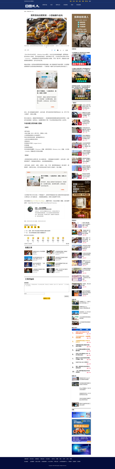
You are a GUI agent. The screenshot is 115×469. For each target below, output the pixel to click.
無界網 (78, 461)
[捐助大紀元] (81, 441)
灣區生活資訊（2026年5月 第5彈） (86, 278)
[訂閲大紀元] (81, 417)
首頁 (25, 11)
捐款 (80, 1)
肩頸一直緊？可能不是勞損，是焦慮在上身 (86, 239)
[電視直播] (81, 454)
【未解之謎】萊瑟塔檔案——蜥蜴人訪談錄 (86, 232)
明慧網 (70, 461)
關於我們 (26, 458)
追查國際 (32, 461)
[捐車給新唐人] (81, 47)
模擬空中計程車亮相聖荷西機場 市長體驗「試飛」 (86, 114)
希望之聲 (56, 461)
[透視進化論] (81, 218)
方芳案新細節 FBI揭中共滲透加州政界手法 (86, 122)
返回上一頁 (47, 298)
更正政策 (32, 458)
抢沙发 (67, 243)
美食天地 (29, 11)
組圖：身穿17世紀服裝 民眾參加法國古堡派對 (39, 230)
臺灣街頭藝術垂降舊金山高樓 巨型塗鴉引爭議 (86, 167)
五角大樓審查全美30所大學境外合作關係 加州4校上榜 (86, 137)
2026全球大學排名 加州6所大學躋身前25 (86, 247)
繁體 (90, 1)
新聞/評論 (45, 4)
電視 (71, 1)
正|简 (66, 50)
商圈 (83, 1)
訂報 (74, 1)
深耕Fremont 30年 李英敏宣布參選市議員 (86, 262)
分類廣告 (65, 4)
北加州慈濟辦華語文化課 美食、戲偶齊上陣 (86, 145)
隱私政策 (42, 458)
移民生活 (58, 4)
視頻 (72, 4)
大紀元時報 (50, 461)
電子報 (86, 1)
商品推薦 (78, 4)
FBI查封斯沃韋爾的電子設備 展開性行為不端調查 (86, 129)
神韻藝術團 (44, 461)
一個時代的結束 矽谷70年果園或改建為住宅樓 (86, 152)
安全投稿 (48, 458)
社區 (51, 4)
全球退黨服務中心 (63, 461)
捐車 (77, 1)
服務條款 (37, 458)
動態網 (74, 461)
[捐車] (81, 434)
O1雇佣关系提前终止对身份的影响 (86, 270)
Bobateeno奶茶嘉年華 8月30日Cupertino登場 (86, 175)
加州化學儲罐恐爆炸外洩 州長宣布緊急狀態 (86, 292)
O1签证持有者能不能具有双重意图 (86, 255)
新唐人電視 (38, 461)
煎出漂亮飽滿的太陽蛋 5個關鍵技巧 (37, 232)
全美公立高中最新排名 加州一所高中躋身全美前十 (86, 106)
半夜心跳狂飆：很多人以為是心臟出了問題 (86, 224)
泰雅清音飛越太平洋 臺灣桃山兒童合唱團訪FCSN (86, 160)
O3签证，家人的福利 (86, 284)
